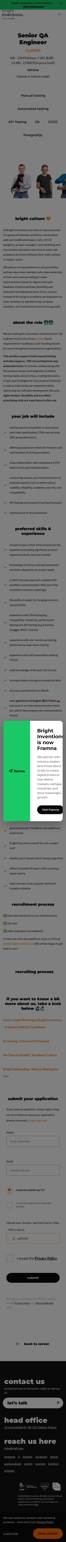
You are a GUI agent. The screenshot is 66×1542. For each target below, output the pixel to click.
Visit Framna (50, 809)
